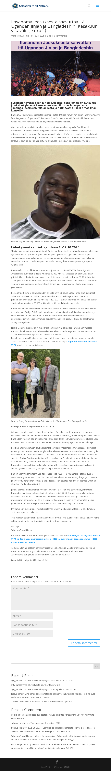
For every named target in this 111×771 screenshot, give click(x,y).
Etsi (96, 666)
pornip (14, 714)
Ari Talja (25, 35)
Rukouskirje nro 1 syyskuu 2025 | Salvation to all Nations (38, 727)
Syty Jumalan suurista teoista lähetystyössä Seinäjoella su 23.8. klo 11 (43, 689)
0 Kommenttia (60, 35)
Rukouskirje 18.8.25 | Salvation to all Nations (32, 744)
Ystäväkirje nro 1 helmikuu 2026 (45, 723)
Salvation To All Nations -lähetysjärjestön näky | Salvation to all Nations (45, 736)
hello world (16, 723)
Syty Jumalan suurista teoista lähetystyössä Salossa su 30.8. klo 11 (42, 680)
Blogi (49, 35)
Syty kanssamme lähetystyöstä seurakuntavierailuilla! (36, 685)
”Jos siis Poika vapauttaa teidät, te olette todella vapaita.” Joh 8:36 (42, 701)
